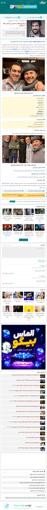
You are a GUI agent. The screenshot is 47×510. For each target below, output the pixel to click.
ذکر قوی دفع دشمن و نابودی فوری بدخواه (37, 477)
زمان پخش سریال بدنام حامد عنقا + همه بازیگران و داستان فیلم (29, 218)
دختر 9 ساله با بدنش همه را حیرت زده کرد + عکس (13, 190)
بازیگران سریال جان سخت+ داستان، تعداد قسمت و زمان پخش (28, 233)
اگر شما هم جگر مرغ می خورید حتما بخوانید (37, 474)
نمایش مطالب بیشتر (23, 240)
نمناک (27, 53)
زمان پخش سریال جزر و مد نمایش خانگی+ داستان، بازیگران (39, 233)
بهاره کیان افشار (39, 113)
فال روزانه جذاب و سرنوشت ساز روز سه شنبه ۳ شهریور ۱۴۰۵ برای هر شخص (29, 316)
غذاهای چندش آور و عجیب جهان (18, 300)
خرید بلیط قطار (8, 498)
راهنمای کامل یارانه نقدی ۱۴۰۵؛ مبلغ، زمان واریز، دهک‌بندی (12, 195)
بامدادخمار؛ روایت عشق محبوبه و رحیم (18, 217)
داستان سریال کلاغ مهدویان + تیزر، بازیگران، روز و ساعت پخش (39, 217)
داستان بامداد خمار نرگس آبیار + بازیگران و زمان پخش (7, 218)
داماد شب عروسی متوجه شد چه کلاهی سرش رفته (7, 301)
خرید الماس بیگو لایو (29, 302)
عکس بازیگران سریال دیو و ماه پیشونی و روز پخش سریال (7, 233)
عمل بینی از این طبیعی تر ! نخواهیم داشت (35, 190)
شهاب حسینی (36, 41)
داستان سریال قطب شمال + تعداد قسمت (18, 233)
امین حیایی (14, 49)
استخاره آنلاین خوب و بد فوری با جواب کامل (35, 195)
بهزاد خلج (27, 51)
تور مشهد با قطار (15, 498)
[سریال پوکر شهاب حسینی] (23, 74)
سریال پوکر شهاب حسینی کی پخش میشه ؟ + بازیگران (14, 24)
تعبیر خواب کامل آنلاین (40, 498)
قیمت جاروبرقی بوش (30, 498)
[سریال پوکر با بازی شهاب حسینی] (23, 149)
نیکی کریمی (40, 102)
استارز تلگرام (22, 498)
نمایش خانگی (12, 201)
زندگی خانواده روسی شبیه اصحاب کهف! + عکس (18, 315)
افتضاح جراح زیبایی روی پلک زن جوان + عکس (40, 315)
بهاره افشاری (40, 111)
